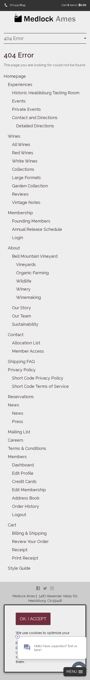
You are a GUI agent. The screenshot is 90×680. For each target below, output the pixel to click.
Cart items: (74, 5)
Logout (19, 514)
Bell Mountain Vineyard (34, 256)
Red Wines (22, 152)
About (14, 248)
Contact (16, 334)
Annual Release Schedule (37, 229)
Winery (23, 289)
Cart (12, 525)
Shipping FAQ (21, 361)
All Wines (21, 144)
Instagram (52, 588)
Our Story (21, 307)
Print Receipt (25, 558)
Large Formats (26, 177)
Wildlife (23, 281)
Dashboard (23, 465)
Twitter (45, 588)
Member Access (28, 351)
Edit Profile (22, 473)
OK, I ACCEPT (33, 618)
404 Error (14, 38)
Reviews (20, 194)
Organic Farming (32, 272)
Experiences (20, 84)
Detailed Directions (35, 125)
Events (19, 101)
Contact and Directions (34, 117)
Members (17, 456)
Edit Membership (29, 489)
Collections (23, 169)
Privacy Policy (22, 369)
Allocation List (26, 342)
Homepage (15, 76)
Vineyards (26, 264)
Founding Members (31, 221)
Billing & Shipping (29, 533)
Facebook (38, 588)
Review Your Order (30, 541)
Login (17, 237)
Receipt (19, 549)
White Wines (24, 161)
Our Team (21, 316)
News (13, 405)
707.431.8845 (17, 5)
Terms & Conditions (27, 448)
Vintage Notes (26, 202)
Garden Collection (30, 185)
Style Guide (19, 568)
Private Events (26, 109)
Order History (25, 506)
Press (17, 421)
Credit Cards (24, 481)
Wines (14, 136)
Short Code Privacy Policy (37, 378)
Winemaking (28, 297)
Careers (15, 440)
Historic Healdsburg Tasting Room (45, 92)
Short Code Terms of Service (40, 386)
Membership (20, 212)
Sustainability (25, 324)
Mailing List (19, 431)
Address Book (25, 498)
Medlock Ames (23, 596)
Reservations (21, 396)
